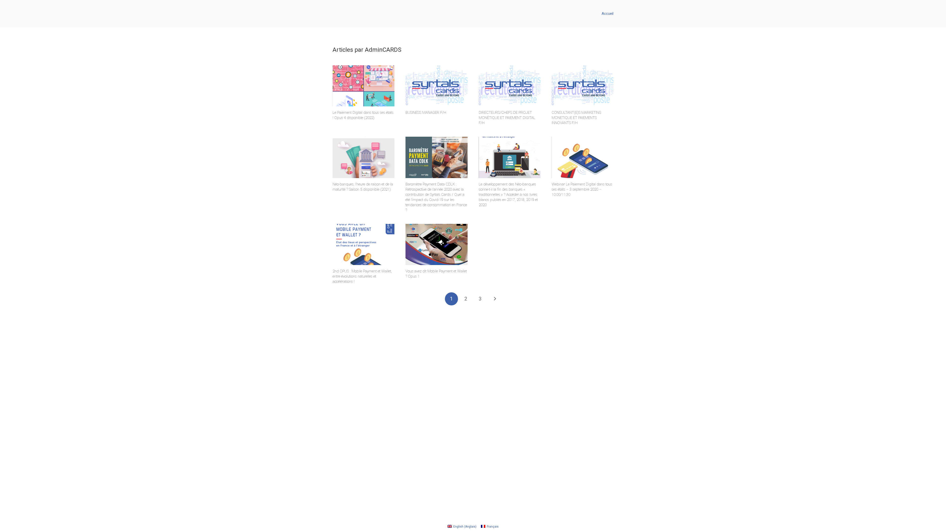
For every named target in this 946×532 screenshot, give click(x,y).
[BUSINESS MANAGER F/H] (436, 86)
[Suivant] (494, 298)
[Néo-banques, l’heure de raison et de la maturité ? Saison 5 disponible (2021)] (363, 157)
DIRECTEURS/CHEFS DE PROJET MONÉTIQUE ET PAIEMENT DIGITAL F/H (507, 117)
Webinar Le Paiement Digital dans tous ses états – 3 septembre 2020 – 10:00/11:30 (582, 189)
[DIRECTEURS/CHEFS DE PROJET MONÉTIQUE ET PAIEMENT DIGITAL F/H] (510, 86)
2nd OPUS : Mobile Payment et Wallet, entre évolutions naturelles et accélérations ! (362, 276)
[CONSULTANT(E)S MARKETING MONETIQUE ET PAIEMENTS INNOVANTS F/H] (582, 86)
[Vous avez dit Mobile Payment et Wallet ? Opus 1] (436, 244)
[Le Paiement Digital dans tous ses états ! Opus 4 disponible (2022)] (363, 86)
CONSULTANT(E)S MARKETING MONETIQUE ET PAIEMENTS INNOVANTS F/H (576, 117)
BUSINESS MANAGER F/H (425, 112)
